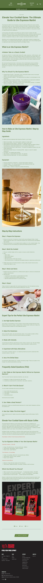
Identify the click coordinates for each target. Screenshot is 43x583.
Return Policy (24, 565)
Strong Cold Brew (5, 558)
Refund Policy (24, 563)
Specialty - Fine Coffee (6, 560)
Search (23, 556)
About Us (34, 556)
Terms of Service (25, 568)
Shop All (11, 4)
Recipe (13, 557)
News (13, 556)
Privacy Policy (24, 560)
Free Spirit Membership (26, 557)
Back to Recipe (22, 535)
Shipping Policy (25, 562)
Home (11, 3)
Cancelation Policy (25, 559)
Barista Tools (14, 559)
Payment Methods (25, 566)
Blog (31, 4)
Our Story (32, 3)
